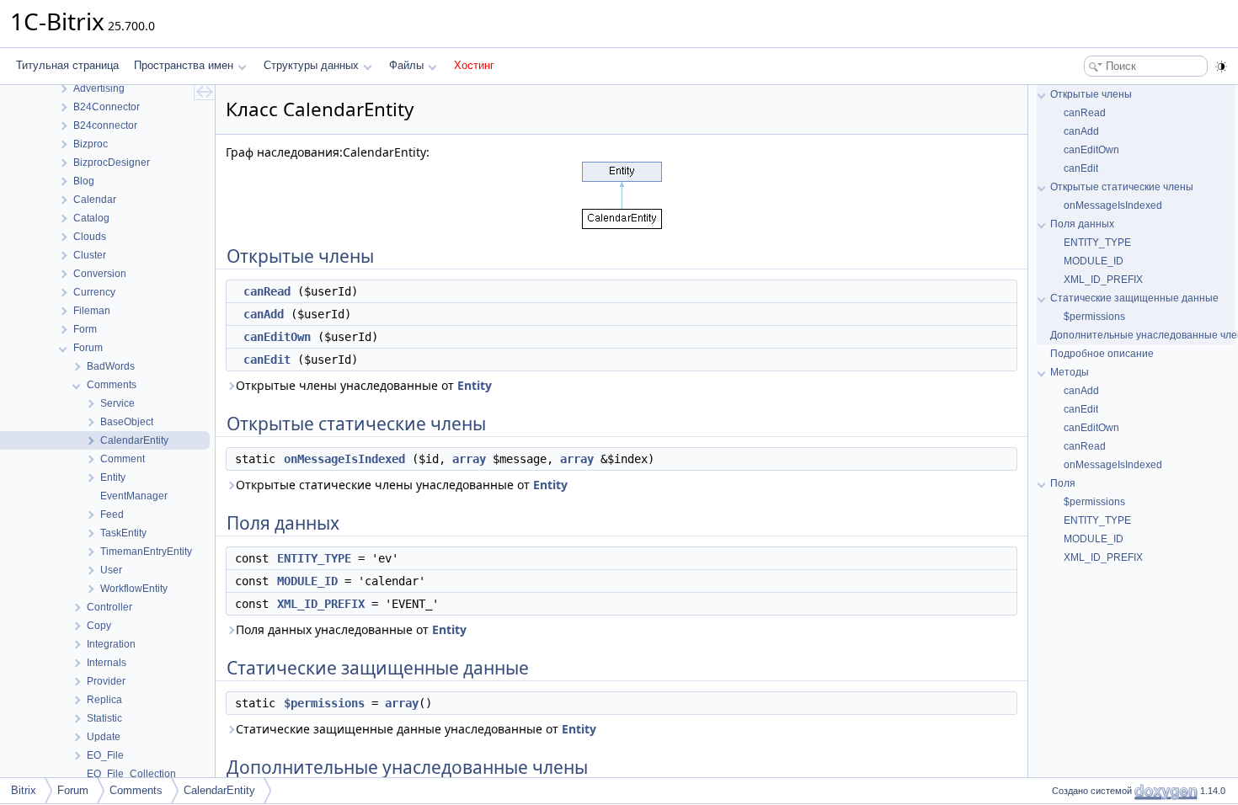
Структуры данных (311, 65)
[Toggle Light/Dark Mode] (1221, 66)
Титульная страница (67, 65)
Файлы (406, 65)
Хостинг (474, 65)
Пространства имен (183, 65)
